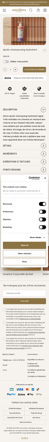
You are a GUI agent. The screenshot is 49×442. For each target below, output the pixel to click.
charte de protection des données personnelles (25, 333)
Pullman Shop (36, 413)
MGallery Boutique (36, 408)
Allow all (24, 245)
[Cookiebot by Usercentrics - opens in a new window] (30, 178)
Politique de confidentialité (30, 319)
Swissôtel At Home (14, 417)
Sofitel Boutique (15, 408)
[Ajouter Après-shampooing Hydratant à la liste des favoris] (44, 50)
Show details (35, 237)
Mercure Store (26, 422)
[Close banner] (45, 178)
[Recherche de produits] (29, 10)
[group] (24, 31)
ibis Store (36, 417)
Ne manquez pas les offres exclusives (24, 285)
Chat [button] (5, 370)
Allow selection (24, 253)
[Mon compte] (44, 10)
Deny (24, 262)
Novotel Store (14, 413)
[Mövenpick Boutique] (19, 10)
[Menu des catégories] (5, 10)
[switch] (42, 212)
